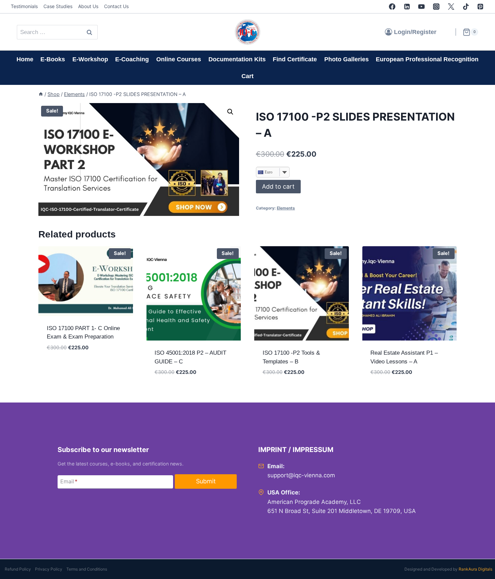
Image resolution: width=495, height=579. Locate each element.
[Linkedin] (406, 6)
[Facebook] (392, 6)
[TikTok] (465, 6)
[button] (230, 112)
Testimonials (24, 6)
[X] (450, 6)
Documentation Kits (237, 59)
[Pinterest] (480, 6)
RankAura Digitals (475, 569)
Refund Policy (18, 569)
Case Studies (57, 6)
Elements (286, 208)
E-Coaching (132, 59)
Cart (247, 76)
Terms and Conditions (86, 569)
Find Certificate (295, 59)
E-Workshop (90, 59)
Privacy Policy (48, 569)
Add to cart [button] (64, 367)
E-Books (52, 59)
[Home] (40, 94)
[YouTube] (421, 6)
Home (24, 59)
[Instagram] (436, 6)
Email (68, 481)
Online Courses (178, 59)
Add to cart (278, 186)
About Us (88, 6)
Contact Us (116, 6)
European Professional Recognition (427, 59)
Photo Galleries (346, 59)
